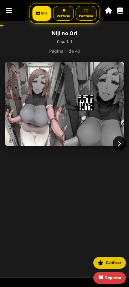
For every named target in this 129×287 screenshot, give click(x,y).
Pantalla (86, 15)
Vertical (63, 15)
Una (44, 13)
